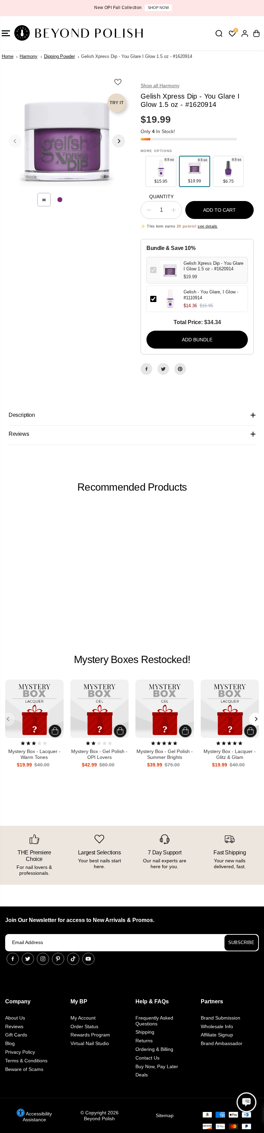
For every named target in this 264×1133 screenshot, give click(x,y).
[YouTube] (88, 958)
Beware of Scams (24, 1069)
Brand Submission (220, 1018)
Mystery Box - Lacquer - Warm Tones (34, 754)
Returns (144, 1040)
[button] (246, 1102)
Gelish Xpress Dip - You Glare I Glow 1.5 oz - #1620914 (213, 266)
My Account (83, 1018)
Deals (141, 1074)
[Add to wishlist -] (118, 82)
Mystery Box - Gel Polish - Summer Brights (164, 754)
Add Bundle (197, 339)
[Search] (219, 33)
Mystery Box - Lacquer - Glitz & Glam (230, 754)
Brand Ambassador (221, 1043)
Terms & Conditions (26, 1060)
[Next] (118, 141)
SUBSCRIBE (241, 942)
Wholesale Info (217, 1026)
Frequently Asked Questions (154, 1020)
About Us (15, 1018)
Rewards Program (90, 1034)
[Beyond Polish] (46, 33)
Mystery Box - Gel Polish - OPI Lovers (99, 754)
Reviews (14, 1026)
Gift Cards (16, 1034)
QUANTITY (161, 196)
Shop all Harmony (160, 85)
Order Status (84, 1026)
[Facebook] (146, 369)
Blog (10, 1043)
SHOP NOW (157, 8)
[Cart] (256, 33)
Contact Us (147, 1058)
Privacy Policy (20, 1052)
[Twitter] (163, 369)
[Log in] (245, 33)
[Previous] (15, 141)
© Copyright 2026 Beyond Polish (99, 1115)
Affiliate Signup (217, 1034)
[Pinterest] (180, 369)
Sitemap (165, 1115)
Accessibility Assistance (37, 1116)
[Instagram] (43, 958)
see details (208, 226)
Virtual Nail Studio (89, 1043)
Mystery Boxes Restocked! (132, 659)
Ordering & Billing (154, 1049)
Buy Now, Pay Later (156, 1066)
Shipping (144, 1032)
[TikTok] (73, 958)
